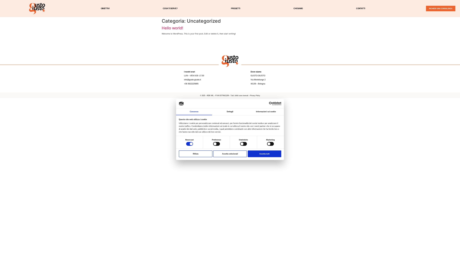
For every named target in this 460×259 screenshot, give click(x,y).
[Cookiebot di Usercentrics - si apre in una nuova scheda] (270, 103)
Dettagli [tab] (230, 112)
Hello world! (172, 28)
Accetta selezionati (230, 154)
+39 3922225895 (191, 84)
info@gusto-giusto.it (192, 80)
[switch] (216, 144)
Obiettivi (105, 8)
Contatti (360, 8)
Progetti (235, 8)
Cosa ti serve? (170, 8)
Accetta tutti (264, 154)
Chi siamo (298, 8)
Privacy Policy (255, 95)
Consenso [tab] (194, 112)
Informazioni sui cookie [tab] (266, 112)
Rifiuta (195, 154)
